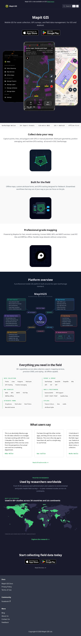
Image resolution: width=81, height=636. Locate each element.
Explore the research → (40, 539)
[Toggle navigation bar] (3, 6)
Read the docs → (40, 568)
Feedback (5, 622)
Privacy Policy (7, 587)
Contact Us (6, 619)
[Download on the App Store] (30, 32)
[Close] (79, 1)
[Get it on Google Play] (50, 32)
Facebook (5, 601)
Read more (50, 1)
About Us (5, 616)
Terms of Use (6, 590)
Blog (3, 613)
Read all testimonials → (40, 462)
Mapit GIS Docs (7, 583)
